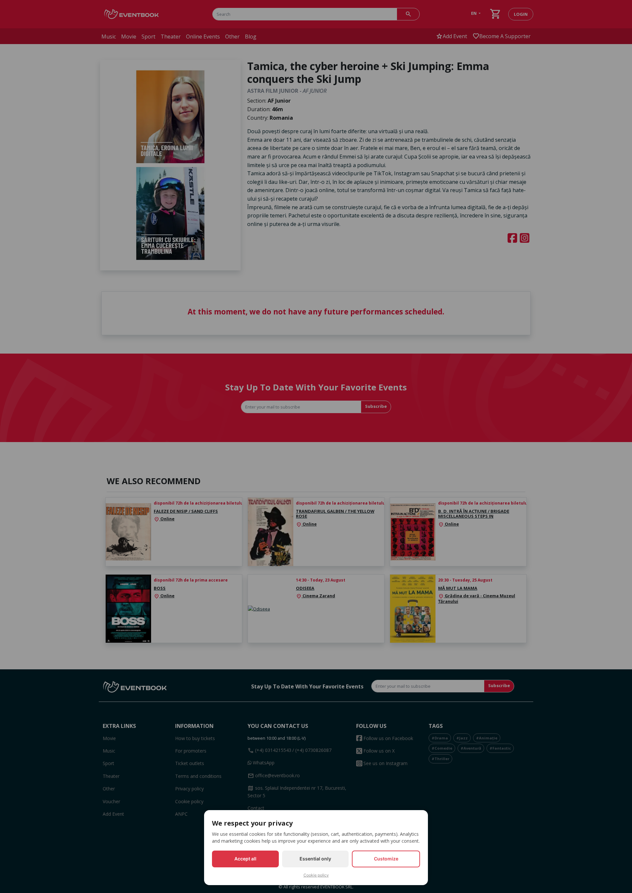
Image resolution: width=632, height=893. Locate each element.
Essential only (315, 858)
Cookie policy (316, 875)
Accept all (245, 858)
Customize (386, 858)
